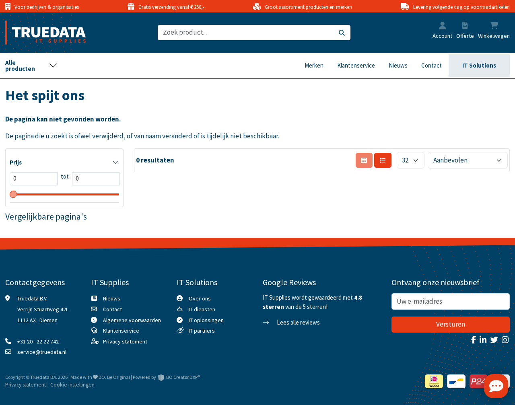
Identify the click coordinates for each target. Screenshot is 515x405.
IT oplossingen (206, 320)
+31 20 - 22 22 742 (38, 341)
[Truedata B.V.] (40, 32)
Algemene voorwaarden (132, 320)
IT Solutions (479, 65)
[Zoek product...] (341, 33)
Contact (431, 65)
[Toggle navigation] (31, 65)
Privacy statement (125, 341)
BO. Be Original (114, 377)
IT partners (202, 330)
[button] (443, 26)
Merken (314, 65)
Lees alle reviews (298, 322)
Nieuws (398, 65)
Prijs (16, 162)
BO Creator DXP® (183, 377)
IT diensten (202, 309)
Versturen (450, 324)
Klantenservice (356, 65)
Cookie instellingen (72, 384)
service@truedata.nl (41, 352)
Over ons (200, 298)
